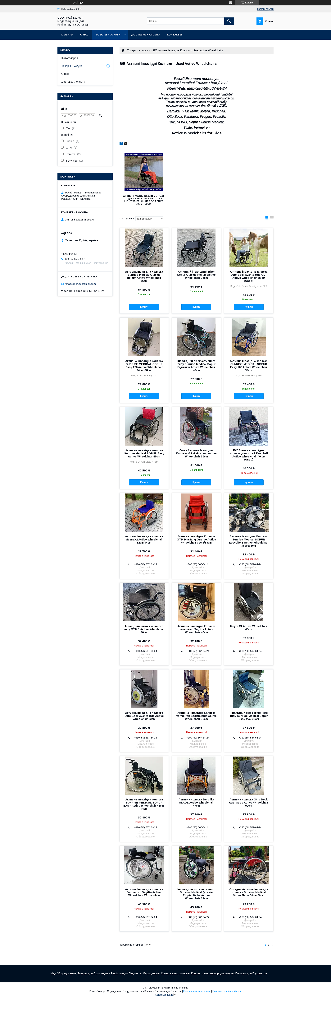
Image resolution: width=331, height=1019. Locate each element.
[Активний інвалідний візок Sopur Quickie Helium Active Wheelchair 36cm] (196, 247)
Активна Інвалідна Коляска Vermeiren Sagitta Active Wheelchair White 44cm (144, 892)
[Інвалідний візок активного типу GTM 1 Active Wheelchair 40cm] (144, 602)
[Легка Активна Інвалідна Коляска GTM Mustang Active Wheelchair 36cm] (196, 426)
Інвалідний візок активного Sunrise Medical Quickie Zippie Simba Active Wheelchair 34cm (196, 894)
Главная (67, 34)
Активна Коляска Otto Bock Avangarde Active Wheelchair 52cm (248, 802)
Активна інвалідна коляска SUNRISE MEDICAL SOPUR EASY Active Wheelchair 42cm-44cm (144, 804)
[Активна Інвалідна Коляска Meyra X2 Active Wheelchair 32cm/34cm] (144, 512)
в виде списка (272, 218)
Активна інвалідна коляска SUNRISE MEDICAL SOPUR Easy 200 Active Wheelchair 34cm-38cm (144, 365)
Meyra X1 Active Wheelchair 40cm (248, 628)
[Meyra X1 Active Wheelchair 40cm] (248, 602)
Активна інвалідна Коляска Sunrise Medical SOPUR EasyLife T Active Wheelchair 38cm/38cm (249, 541)
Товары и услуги (107, 34)
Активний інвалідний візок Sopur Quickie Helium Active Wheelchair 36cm (196, 274)
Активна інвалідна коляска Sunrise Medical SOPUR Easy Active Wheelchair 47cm (144, 453)
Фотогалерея (69, 58)
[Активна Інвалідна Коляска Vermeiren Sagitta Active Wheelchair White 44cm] (144, 865)
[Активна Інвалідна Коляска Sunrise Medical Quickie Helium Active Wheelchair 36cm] (144, 247)
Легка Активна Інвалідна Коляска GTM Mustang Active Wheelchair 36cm (196, 453)
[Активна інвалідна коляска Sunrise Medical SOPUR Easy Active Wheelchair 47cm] (144, 426)
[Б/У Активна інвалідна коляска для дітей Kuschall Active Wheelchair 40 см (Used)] (248, 426)
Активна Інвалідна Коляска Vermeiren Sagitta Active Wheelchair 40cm (196, 629)
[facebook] (121, 144)
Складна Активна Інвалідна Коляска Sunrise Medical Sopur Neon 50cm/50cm (248, 892)
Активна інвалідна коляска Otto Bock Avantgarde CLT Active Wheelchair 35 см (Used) (248, 276)
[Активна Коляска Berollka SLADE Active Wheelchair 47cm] (196, 775)
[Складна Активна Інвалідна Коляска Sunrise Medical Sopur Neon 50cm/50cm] (248, 865)
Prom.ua (183, 987)
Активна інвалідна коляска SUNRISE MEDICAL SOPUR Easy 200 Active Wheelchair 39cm (248, 365)
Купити (144, 307)
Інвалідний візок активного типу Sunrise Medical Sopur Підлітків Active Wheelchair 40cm (196, 365)
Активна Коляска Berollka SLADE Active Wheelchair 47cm (196, 802)
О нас (84, 34)
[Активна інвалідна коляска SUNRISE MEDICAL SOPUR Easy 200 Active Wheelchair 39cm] (248, 337)
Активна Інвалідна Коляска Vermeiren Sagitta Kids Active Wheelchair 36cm (196, 715)
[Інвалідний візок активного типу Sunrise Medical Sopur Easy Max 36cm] (248, 688)
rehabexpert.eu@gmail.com (80, 283)
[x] (125, 144)
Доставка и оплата (145, 34)
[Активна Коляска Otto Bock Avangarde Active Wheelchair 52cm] (248, 775)
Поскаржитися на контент (197, 991)
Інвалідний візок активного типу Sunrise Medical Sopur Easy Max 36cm (249, 715)
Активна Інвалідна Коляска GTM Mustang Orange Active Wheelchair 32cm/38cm (196, 539)
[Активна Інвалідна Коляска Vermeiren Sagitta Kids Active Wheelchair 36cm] (196, 688)
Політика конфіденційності (227, 991)
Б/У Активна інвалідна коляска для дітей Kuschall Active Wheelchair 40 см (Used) (248, 455)
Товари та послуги (138, 50)
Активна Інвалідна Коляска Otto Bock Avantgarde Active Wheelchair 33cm (144, 715)
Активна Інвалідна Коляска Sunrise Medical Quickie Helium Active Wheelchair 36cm (144, 276)
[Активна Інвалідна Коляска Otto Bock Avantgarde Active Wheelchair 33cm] (144, 688)
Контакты (174, 34)
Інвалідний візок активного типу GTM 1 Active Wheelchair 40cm (144, 629)
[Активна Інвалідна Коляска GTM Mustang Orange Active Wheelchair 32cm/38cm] (196, 512)
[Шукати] (229, 21)
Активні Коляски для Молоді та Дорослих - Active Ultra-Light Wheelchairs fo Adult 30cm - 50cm (143, 200)
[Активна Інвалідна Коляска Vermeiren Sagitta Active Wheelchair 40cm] (196, 602)
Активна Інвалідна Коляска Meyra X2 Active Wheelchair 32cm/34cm (144, 539)
